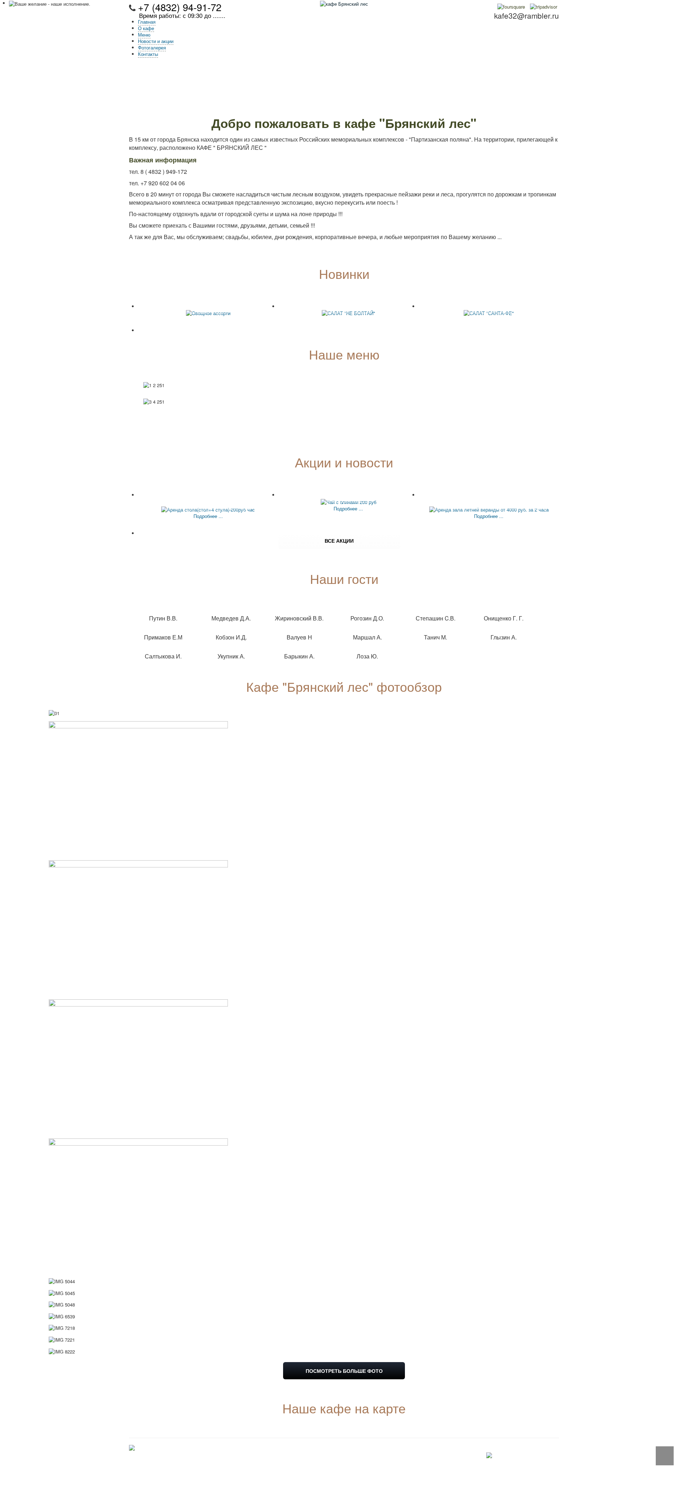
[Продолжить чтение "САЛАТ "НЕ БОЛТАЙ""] (348, 312)
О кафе (341, 1454)
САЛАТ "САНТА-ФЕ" (488, 305)
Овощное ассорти (208, 305)
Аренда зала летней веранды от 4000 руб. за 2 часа (489, 497)
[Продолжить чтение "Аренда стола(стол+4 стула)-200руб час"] (208, 508)
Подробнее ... (208, 516)
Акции (339, 1467)
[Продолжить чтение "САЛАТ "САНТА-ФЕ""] (489, 312)
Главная (341, 1448)
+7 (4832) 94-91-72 (179, 7)
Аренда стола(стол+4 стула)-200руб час (208, 497)
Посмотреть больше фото (344, 1370)
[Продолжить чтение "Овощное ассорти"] (208, 312)
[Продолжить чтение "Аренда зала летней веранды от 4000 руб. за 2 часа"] (489, 508)
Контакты (343, 1480)
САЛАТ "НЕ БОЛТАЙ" (348, 305)
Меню (339, 1460)
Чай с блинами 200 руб (348, 494)
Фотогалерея (347, 1473)
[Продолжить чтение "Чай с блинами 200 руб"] (348, 501)
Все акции (339, 540)
